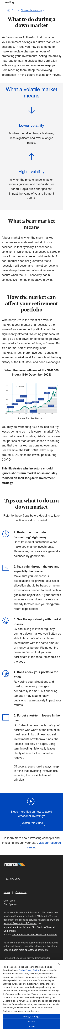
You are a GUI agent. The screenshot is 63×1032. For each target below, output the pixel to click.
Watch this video (32, 823)
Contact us (21, 892)
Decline (31, 1026)
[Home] (8, 10)
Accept (31, 1021)
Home (7, 892)
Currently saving (31, 10)
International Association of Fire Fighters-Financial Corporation (29, 928)
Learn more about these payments (30, 949)
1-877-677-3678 (12, 878)
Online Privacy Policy (29, 970)
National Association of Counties (20, 923)
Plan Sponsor (10, 904)
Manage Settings (31, 1016)
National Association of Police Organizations (34, 934)
